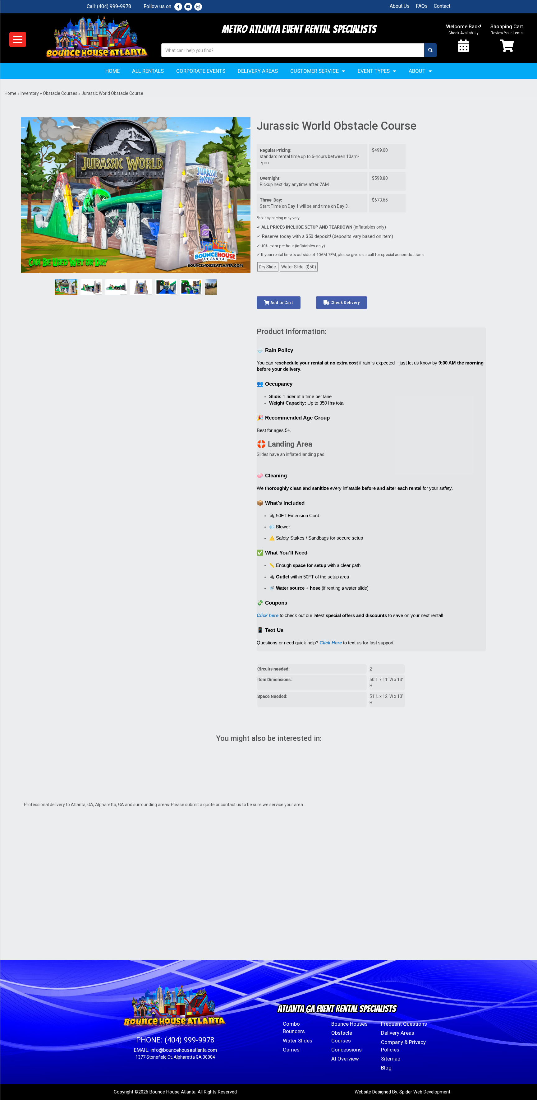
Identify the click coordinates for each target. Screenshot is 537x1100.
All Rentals (148, 71)
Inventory (30, 93)
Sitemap (390, 1059)
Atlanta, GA (82, 804)
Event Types (374, 71)
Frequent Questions (404, 1024)
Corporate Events (200, 71)
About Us (400, 6)
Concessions (346, 1050)
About (417, 71)
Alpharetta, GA (109, 804)
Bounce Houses (349, 1024)
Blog (386, 1068)
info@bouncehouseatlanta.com (183, 1050)
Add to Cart (281, 302)
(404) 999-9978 (114, 6)
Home (112, 71)
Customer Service (314, 71)
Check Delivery (344, 302)
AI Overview (345, 1059)
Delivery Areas (258, 71)
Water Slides (297, 1040)
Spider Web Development (424, 1092)
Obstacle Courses (60, 93)
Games (291, 1050)
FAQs (422, 6)
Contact (442, 6)
